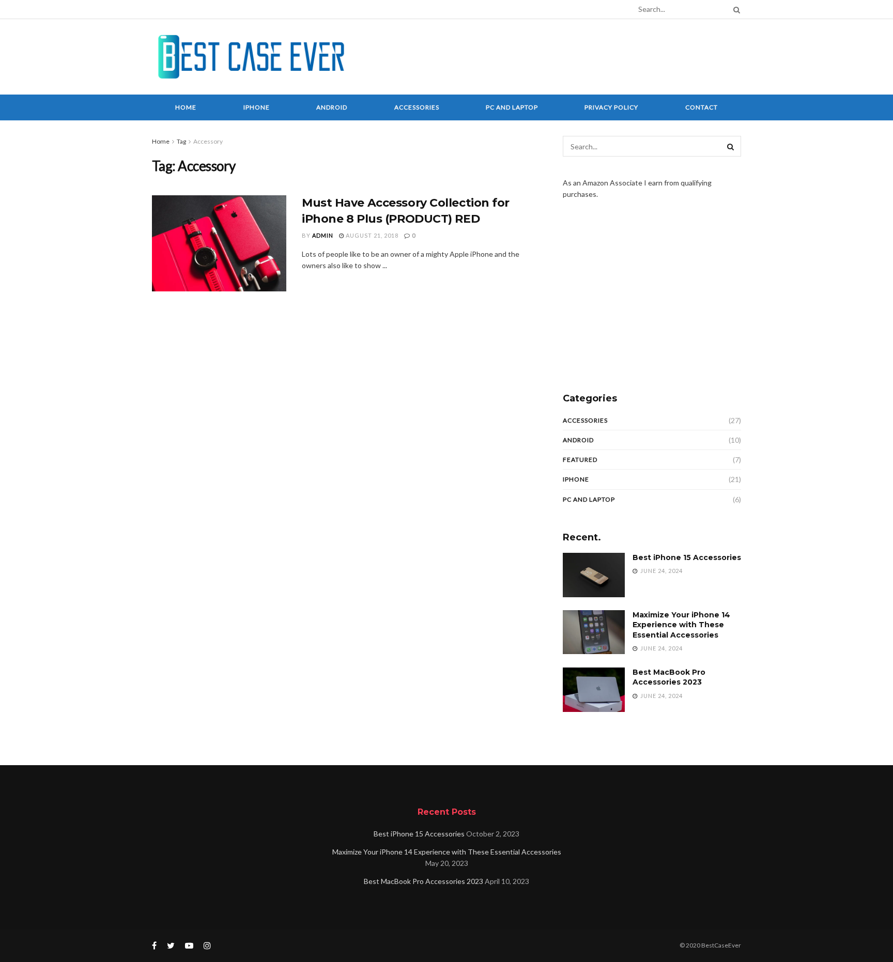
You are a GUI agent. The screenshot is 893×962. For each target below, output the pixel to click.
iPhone (256, 107)
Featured (580, 459)
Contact (701, 107)
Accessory (208, 141)
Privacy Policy (611, 107)
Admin (322, 235)
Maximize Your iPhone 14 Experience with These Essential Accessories (681, 625)
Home (185, 107)
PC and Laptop (512, 107)
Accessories (416, 107)
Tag (181, 141)
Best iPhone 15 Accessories (687, 557)
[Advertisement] (553, 55)
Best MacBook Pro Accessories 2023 (669, 677)
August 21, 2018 (371, 235)
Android (331, 107)
